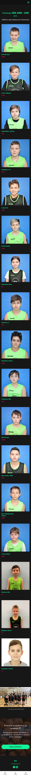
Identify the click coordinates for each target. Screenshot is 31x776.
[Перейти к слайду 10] (19, 709)
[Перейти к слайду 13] (23, 709)
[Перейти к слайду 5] (12, 709)
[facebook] (14, 767)
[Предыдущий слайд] (1, 697)
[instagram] (17, 767)
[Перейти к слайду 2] (8, 709)
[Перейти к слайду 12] (22, 709)
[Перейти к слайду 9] (18, 709)
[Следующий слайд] (30, 697)
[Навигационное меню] (28, 2)
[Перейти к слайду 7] (15, 709)
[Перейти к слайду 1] (7, 709)
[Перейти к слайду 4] (11, 709)
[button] (15, 747)
